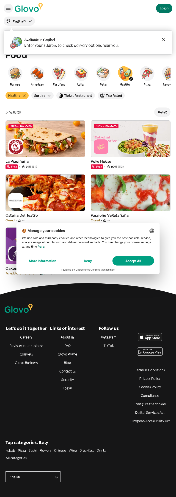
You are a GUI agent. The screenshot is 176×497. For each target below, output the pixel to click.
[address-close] (163, 39)
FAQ (67, 346)
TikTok (109, 346)
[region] (88, 75)
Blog (67, 363)
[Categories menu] (8, 8)
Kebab (10, 450)
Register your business (26, 346)
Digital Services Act (150, 412)
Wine (73, 450)
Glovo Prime (67, 354)
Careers (26, 337)
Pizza (22, 450)
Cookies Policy (150, 387)
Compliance (150, 395)
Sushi (33, 450)
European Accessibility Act (150, 421)
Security (67, 380)
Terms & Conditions (150, 370)
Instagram (108, 337)
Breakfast (87, 450)
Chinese (60, 450)
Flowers (45, 450)
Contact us (67, 371)
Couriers (26, 354)
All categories (16, 458)
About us (67, 337)
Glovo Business (26, 363)
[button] (15, 75)
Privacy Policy (149, 378)
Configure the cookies (150, 404)
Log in (67, 388)
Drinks (101, 450)
